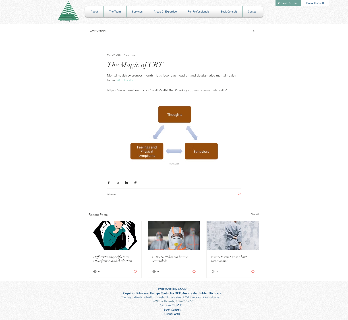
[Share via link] (135, 182)
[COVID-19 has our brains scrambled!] (174, 235)
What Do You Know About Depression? (229, 259)
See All (255, 214)
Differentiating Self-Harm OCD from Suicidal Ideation (112, 259)
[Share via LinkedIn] (126, 182)
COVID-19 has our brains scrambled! (170, 259)
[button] (94, 11)
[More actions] (239, 55)
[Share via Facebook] (108, 182)
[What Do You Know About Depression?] (233, 235)
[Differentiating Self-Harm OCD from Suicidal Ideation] (115, 235)
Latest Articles (98, 31)
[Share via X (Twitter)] (117, 182)
